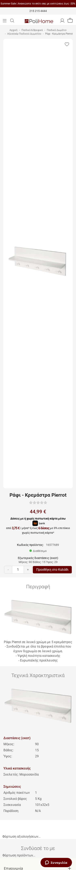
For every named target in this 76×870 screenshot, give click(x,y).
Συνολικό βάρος (15, 799)
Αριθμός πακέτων (16, 793)
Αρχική (13, 30)
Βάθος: (8, 750)
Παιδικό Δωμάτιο (56, 30)
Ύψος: (7, 756)
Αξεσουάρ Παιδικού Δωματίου (24, 33)
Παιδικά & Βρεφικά (32, 30)
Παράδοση (10, 811)
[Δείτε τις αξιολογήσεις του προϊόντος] (38, 502)
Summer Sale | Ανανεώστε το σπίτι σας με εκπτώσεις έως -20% (38, 3)
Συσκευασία (12, 805)
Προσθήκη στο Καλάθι (52, 570)
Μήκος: (8, 744)
